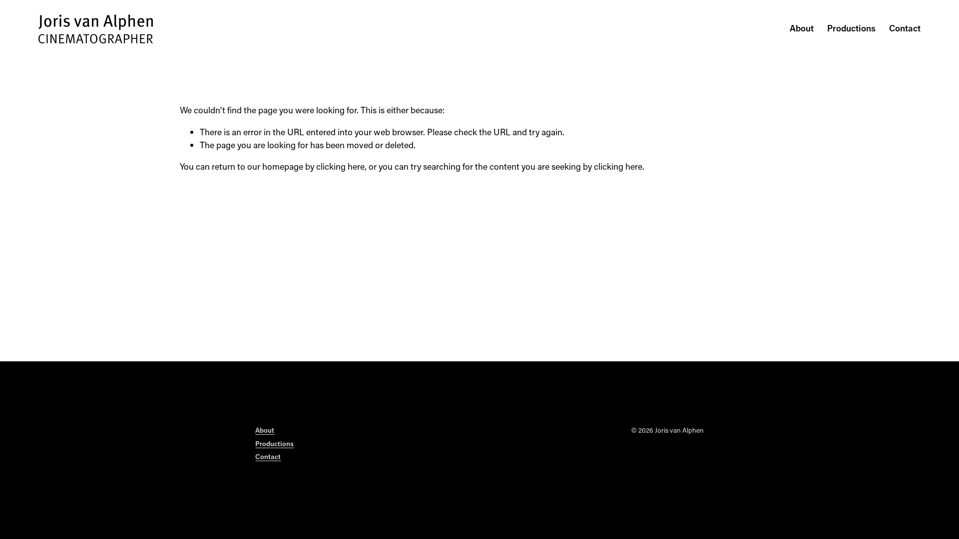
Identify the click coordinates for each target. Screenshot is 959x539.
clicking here (340, 166)
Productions (851, 28)
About (802, 28)
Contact (905, 28)
